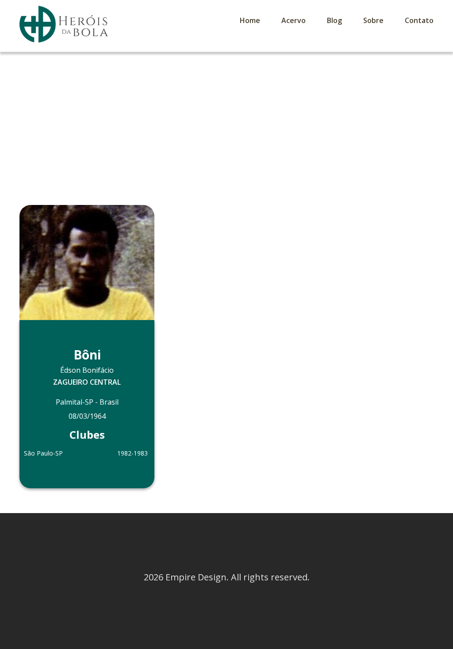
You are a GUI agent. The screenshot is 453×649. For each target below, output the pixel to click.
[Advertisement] (226, 118)
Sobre (373, 20)
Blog (334, 20)
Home (250, 20)
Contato (419, 20)
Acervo (293, 20)
